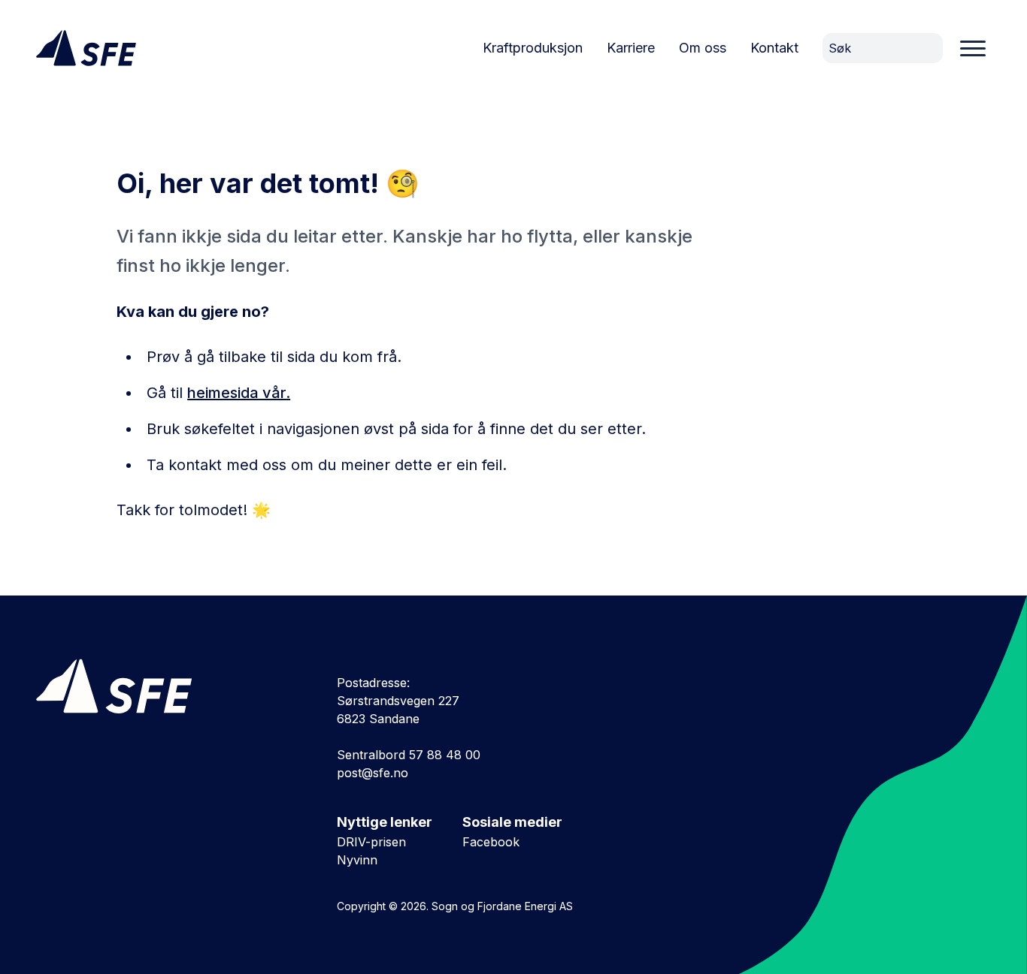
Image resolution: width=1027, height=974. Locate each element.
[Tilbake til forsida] (156, 684)
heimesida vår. (238, 393)
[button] (973, 48)
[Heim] (86, 48)
